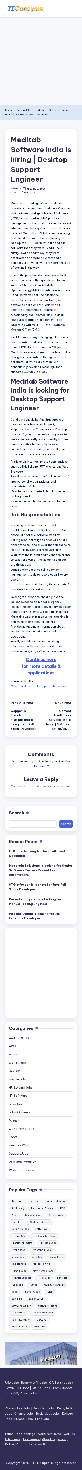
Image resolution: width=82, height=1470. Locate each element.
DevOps (15, 1071)
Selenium (17, 1298)
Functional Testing (22, 1243)
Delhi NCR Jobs (20, 1229)
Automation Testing (42, 1208)
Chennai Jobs (24, 1413)
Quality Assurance (54, 1284)
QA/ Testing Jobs (21, 1129)
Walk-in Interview (21, 1170)
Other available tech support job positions (39, 686)
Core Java (17, 1222)
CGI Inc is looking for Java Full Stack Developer (37, 853)
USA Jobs (42, 1319)
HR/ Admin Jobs (25, 1393)
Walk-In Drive (19, 1326)
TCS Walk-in (18, 1312)
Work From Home (49, 1434)
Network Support (21, 1277)
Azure (13, 1054)
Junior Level (57, 1257)
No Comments (26, 192)
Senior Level (36, 1298)
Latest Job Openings (20, 1434)
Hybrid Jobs (18, 1250)
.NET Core (17, 1201)
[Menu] (74, 9)
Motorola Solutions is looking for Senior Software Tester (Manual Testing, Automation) (40, 870)
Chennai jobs (56, 1215)
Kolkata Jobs (19, 1263)
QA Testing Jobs (61, 1383)
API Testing (18, 1208)
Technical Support (42, 1312)
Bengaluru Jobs (33, 1215)
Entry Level (41, 1229)
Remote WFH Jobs (34, 1383)
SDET (49, 1291)
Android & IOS (19, 1038)
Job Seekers (31, 1439)
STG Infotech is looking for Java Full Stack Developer (37, 887)
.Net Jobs (35, 1201)
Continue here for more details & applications (41, 666)
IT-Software (18, 1096)
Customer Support (40, 1222)
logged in (35, 786)
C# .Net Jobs (18, 1063)
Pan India (62, 1277)
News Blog (42, 1444)
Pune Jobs (17, 1284)
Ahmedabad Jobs (57, 1201)
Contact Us (24, 1444)
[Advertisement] (41, 61)
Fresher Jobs (18, 1079)
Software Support (21, 1305)
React (13, 1137)
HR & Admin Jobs (21, 1087)
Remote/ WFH (19, 1145)
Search (16, 812)
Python (14, 1121)
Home (9, 110)
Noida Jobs (44, 1277)
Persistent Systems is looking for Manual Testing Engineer (35, 901)
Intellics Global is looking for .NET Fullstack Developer (35, 916)
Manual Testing (41, 1263)
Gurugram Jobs (47, 1243)
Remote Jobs (32, 1291)
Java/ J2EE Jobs (17, 1388)
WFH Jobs (39, 1326)
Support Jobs (25, 110)
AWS (12, 1046)
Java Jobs (16, 1104)
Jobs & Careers (19, 1112)
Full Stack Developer (44, 1236)
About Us (48, 1439)
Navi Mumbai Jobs (43, 1271)
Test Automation (21, 1319)
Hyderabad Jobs (41, 1250)
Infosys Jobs (18, 1257)
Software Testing (48, 1305)
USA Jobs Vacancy (22, 1162)
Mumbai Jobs (19, 1271)
